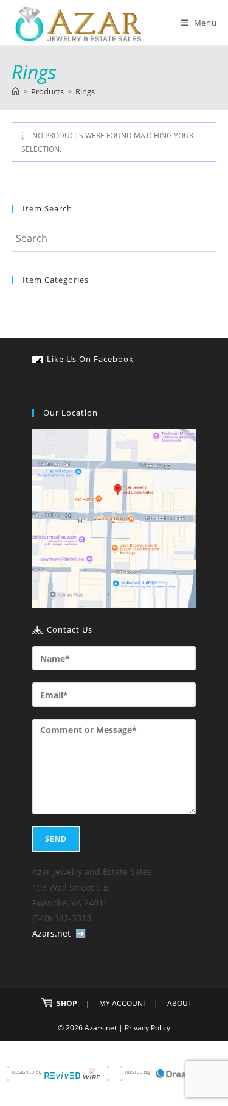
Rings (85, 91)
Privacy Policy (147, 1028)
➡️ (80, 933)
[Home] (15, 91)
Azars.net (51, 933)
